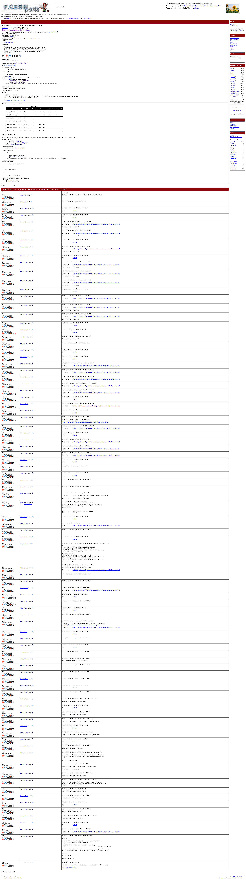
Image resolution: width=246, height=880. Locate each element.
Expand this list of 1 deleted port (17, 157)
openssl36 (233, 83)
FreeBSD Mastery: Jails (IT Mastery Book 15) (202, 6)
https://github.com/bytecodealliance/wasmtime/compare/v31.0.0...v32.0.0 (96, 428)
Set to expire (233, 158)
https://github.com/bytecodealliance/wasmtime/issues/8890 (81, 625)
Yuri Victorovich (24, 543)
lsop (30, 38)
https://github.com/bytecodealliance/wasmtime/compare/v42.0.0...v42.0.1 (96, 264)
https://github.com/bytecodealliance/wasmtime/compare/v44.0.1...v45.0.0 (96, 224)
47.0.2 (3, 28)
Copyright (221, 877)
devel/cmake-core (16, 144)
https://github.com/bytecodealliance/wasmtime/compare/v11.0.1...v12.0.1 (96, 831)
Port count (233, 141)
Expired (232, 156)
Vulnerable (233, 154)
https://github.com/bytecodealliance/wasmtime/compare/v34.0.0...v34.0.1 (96, 392)
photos (197, 8)
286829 (75, 412)
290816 (75, 332)
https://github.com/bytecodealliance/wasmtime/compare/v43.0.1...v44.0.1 (96, 233)
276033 (75, 728)
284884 (75, 462)
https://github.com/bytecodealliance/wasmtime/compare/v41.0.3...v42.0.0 (96, 273)
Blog (231, 48)
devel (6, 28)
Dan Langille (231, 877)
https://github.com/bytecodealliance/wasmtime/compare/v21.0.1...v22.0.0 (96, 627)
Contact (232, 49)
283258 (75, 510)
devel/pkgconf (23, 143)
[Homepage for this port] (3, 56)
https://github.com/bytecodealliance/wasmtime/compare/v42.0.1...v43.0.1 (96, 249)
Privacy (232, 46)
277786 (75, 687)
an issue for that (88, 18)
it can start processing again (72, 18)
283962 (75, 475)
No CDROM (234, 152)
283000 (75, 519)
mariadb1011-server (235, 91)
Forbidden (233, 149)
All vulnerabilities (237, 110)
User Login (232, 24)
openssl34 (233, 74)
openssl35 (233, 79)
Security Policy (233, 45)
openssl (232, 70)
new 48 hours (234, 163)
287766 (75, 399)
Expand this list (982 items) (15, 100)
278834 (75, 647)
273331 (75, 825)
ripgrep (26, 38)
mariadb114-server (235, 93)
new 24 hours (234, 161)
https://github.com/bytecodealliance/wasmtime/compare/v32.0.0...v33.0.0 (85, 422)
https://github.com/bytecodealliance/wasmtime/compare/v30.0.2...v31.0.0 (96, 442)
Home (231, 122)
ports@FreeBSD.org (51, 32)
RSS (241, 876)
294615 (75, 242)
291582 (75, 325)
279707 (75, 634)
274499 (75, 804)
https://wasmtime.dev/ (9, 42)
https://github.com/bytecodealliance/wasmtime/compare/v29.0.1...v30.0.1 (96, 455)
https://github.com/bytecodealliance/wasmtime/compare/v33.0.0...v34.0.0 (96, 406)
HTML (234, 876)
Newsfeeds (232, 128)
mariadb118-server (235, 95)
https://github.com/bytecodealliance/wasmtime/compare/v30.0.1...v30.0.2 (96, 448)
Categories (232, 124)
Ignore (232, 147)
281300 (75, 597)
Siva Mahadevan (28, 504)
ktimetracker (34, 38)
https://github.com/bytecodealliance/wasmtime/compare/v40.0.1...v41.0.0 (96, 298)
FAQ (231, 42)
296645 (75, 210)
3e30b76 (12, 36)
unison (22, 38)
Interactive (233, 159)
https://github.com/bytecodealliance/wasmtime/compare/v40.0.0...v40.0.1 (96, 307)
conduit (232, 68)
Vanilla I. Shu (23, 195)
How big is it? (233, 43)
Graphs (232, 135)
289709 (75, 352)
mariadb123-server (235, 97)
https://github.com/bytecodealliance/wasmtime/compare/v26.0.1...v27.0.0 (96, 525)
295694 (75, 217)
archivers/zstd (19, 148)
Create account (233, 25)
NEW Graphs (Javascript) (236, 137)
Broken (232, 143)
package (10, 79)
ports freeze (8, 18)
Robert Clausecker (24, 493)
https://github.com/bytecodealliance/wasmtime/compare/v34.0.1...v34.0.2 (96, 386)
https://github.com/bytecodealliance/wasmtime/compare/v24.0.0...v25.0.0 (96, 590)
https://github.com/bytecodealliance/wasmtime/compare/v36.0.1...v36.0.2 (96, 365)
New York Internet (234, 30)
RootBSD (237, 31)
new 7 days (233, 165)
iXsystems (240, 30)
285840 (75, 435)
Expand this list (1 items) (13, 181)
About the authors (234, 39)
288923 (75, 359)
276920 (75, 708)
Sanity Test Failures (234, 127)
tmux (38, 38)
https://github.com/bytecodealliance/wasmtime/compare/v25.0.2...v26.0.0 (96, 570)
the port (9, 76)
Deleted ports (233, 125)
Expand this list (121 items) (10, 65)
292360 (75, 291)
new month (233, 169)
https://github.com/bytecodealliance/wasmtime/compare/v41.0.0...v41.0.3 (96, 282)
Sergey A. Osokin (24, 222)
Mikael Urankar (23, 208)
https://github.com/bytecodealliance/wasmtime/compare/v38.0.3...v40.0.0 (96, 316)
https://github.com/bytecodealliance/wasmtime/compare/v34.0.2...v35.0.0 (96, 379)
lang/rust (19, 141)
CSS (237, 876)
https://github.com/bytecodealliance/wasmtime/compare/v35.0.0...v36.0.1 (96, 372)
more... (231, 61)
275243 (75, 741)
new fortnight (234, 167)
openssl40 (233, 87)
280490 (75, 610)
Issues (231, 41)
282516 (75, 539)
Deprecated (233, 145)
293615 (75, 258)
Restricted (233, 150)
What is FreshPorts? (234, 38)
